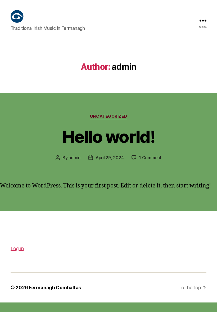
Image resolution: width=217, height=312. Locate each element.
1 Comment (150, 157)
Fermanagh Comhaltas (55, 287)
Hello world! (108, 136)
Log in (17, 248)
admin (74, 157)
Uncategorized (108, 116)
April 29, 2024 (110, 157)
